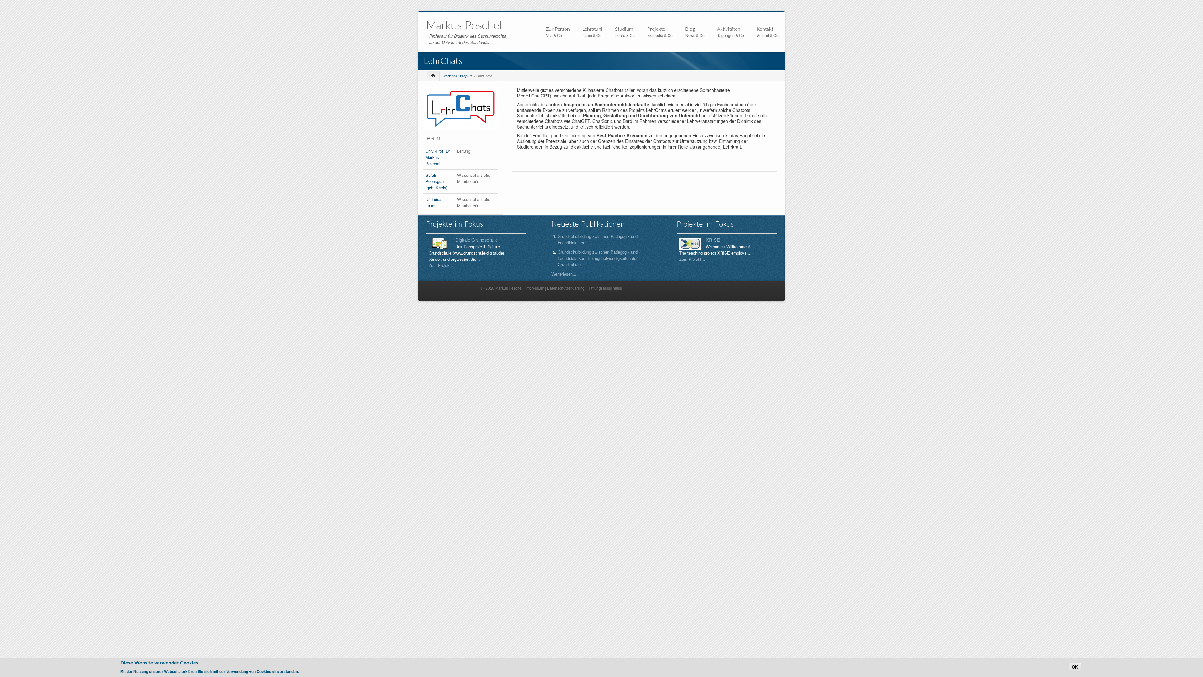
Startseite (450, 75)
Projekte (656, 29)
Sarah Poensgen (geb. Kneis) (436, 181)
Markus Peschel (464, 25)
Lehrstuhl (592, 29)
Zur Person (558, 29)
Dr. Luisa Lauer (433, 202)
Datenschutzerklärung (566, 288)
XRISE (713, 239)
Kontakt (765, 29)
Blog (690, 29)
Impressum (534, 288)
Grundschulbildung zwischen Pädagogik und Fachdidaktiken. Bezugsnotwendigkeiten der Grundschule (598, 258)
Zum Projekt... (442, 265)
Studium (624, 29)
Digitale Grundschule (476, 239)
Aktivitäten (728, 29)
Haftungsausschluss (604, 288)
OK (1075, 666)
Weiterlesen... (563, 274)
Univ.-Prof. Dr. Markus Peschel (438, 157)
